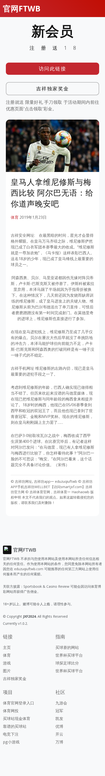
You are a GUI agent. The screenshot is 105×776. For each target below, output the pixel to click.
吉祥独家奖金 (52, 88)
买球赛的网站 (67, 647)
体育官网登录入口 (18, 703)
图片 (7, 670)
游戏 (7, 663)
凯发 (59, 718)
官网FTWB (22, 8)
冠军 (59, 710)
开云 (59, 734)
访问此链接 (52, 68)
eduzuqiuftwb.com (28, 569)
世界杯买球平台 (69, 655)
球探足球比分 (67, 663)
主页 (7, 647)
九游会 (61, 703)
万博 (59, 742)
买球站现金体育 (16, 718)
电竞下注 (11, 734)
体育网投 (11, 710)
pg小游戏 (11, 742)
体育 (15, 217)
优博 (59, 726)
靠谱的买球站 (14, 726)
